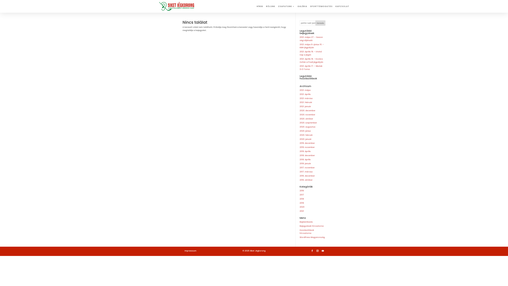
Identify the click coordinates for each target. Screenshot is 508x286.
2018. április (305, 159)
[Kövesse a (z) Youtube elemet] (323, 251)
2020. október (306, 118)
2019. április (305, 151)
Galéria (302, 6)
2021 (302, 211)
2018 (302, 199)
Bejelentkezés (306, 222)
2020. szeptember (308, 122)
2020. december (307, 110)
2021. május (305, 90)
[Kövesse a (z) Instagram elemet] (317, 251)
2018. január (305, 163)
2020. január (306, 139)
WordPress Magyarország (312, 237)
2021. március (306, 98)
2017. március (306, 171)
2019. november (307, 147)
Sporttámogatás (321, 6)
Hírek (260, 6)
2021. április (305, 94)
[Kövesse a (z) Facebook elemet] (312, 251)
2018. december (307, 155)
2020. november (307, 114)
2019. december (307, 143)
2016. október (306, 180)
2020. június (305, 131)
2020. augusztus (307, 127)
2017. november (307, 167)
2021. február (306, 102)
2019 (302, 203)
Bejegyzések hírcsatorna (312, 226)
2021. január (305, 106)
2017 (302, 194)
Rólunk (270, 6)
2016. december (307, 176)
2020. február (306, 135)
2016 (302, 190)
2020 (302, 207)
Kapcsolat (342, 6)
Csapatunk (285, 6)
